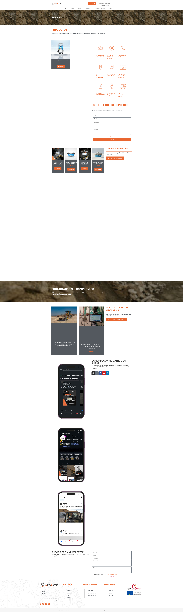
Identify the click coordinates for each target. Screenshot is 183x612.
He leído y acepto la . (106, 136)
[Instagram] (93, 373)
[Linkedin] (107, 373)
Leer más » (64, 348)
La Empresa (71, 8)
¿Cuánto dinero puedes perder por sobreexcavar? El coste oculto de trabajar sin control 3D (64, 344)
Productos (88, 8)
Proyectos (112, 8)
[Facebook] (100, 373)
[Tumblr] (97, 373)
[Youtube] (104, 373)
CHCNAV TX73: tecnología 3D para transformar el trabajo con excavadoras (91, 346)
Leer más (61, 66)
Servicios (79, 8)
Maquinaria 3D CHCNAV (100, 8)
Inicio (65, 8)
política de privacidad (111, 136)
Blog (118, 8)
